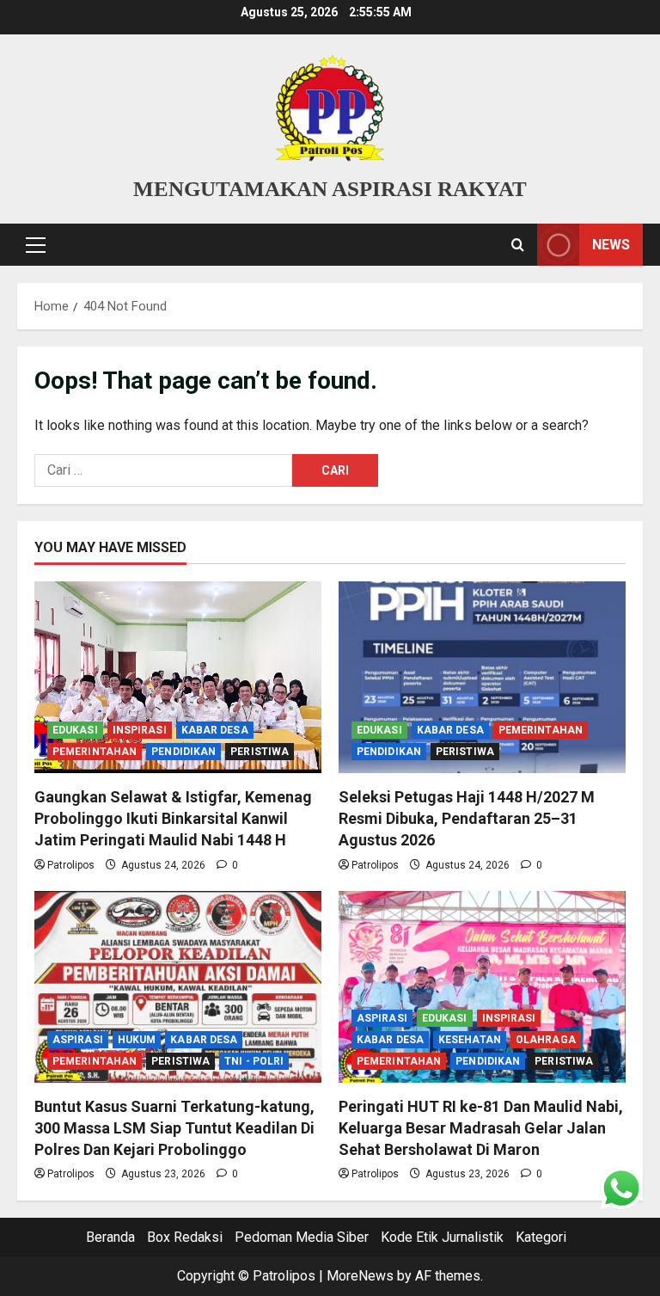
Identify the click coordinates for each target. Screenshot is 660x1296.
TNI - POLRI (254, 1061)
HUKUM (137, 1040)
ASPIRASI (77, 1040)
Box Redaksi (185, 1237)
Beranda (110, 1237)
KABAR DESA (214, 730)
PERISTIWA (259, 752)
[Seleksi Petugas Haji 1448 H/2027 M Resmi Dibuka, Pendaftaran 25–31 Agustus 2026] (482, 677)
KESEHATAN (469, 1040)
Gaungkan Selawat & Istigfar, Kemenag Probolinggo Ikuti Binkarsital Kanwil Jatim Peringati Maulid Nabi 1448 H (173, 818)
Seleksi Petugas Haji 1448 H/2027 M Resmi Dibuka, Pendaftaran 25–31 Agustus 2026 (467, 818)
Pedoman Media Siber (302, 1237)
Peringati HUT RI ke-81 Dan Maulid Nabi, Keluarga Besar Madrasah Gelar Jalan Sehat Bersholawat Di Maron (481, 1127)
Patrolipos (71, 865)
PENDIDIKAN (183, 752)
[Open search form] (517, 245)
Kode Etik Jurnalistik (442, 1237)
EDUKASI (75, 730)
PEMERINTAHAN (94, 752)
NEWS (611, 244)
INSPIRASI (140, 730)
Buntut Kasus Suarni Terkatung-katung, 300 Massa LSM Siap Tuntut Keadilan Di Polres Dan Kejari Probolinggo (174, 1127)
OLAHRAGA (546, 1040)
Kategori (541, 1237)
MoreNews (360, 1276)
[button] (35, 245)
